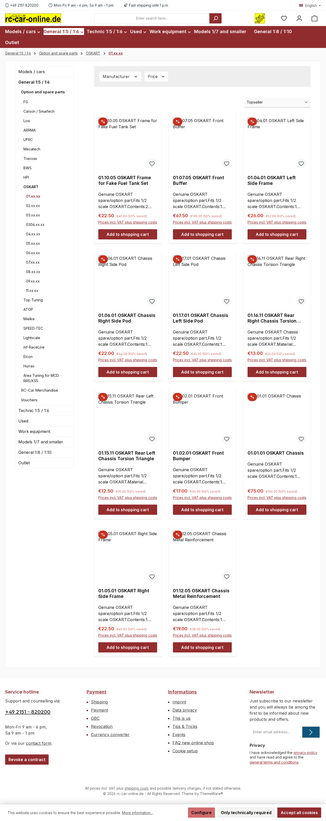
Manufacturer (117, 76)
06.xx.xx (33, 253)
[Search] (215, 18)
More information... (137, 813)
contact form (38, 743)
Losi (26, 121)
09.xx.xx (33, 281)
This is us (181, 718)
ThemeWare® (211, 793)
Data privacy (184, 710)
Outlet (24, 462)
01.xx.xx (33, 196)
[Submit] (311, 732)
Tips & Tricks (184, 726)
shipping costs (137, 788)
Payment (96, 692)
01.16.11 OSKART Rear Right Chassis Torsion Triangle (272, 318)
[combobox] (152, 18)
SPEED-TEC (33, 328)
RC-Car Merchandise (39, 390)
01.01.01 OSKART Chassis (276, 453)
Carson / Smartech (39, 111)
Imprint (179, 701)
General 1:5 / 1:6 (34, 82)
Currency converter (110, 734)
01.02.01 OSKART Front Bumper (198, 455)
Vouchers (29, 399)
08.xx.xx (33, 272)
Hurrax (29, 366)
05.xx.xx (33, 243)
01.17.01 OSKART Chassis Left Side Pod (200, 318)
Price (153, 76)
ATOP (28, 309)
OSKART (30, 187)
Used (23, 421)
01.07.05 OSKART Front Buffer (198, 180)
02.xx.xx (33, 205)
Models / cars (31, 71)
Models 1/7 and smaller (40, 441)
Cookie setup (185, 750)
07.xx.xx (33, 262)
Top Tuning (33, 300)
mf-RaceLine (34, 347)
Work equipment (34, 431)
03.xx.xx (33, 215)
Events (178, 734)
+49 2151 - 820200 (27, 712)
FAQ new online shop (193, 742)
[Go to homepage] (33, 18)
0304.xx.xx (35, 224)
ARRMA (29, 130)
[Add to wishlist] (152, 163)
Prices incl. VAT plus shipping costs (127, 222)
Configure (201, 812)
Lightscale (31, 338)
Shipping (99, 701)
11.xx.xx (32, 290)
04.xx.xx (33, 234)
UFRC (28, 139)
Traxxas (30, 158)
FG (25, 102)
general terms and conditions (274, 762)
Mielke (29, 319)
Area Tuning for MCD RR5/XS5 (41, 378)
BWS (27, 168)
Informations (182, 692)
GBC (95, 718)
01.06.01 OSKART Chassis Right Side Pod (126, 318)
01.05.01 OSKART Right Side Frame (123, 593)
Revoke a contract (26, 759)
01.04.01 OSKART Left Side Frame (272, 180)
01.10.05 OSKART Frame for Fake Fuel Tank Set (124, 180)
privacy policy (305, 752)
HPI (26, 177)
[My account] (299, 18)
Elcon (28, 356)
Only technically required (246, 812)
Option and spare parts (43, 91)
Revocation (102, 726)
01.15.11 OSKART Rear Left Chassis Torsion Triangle (126, 455)
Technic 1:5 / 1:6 (33, 410)
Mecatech (31, 149)
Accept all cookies (299, 812)
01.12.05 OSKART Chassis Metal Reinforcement (201, 593)
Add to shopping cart (127, 234)
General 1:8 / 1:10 (34, 452)
